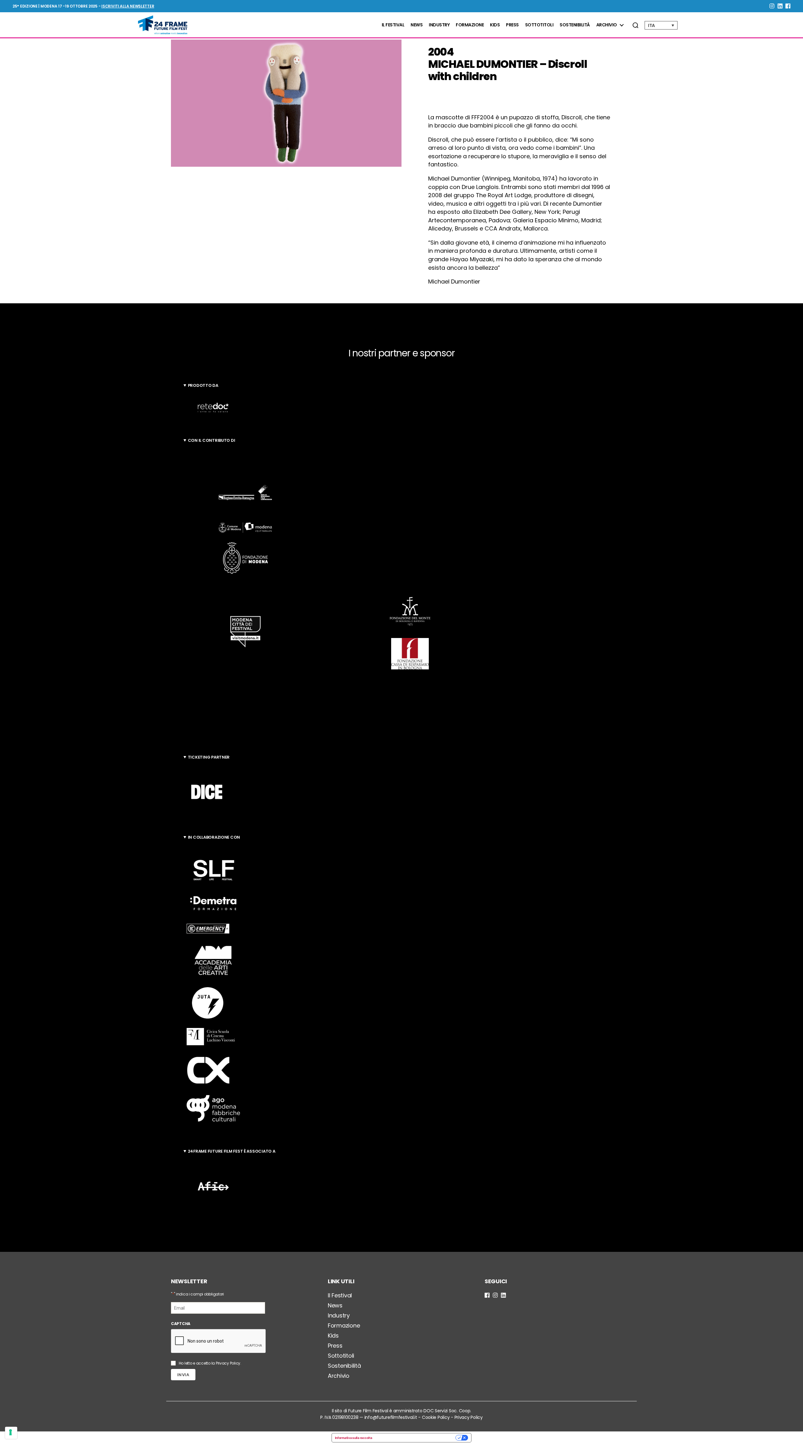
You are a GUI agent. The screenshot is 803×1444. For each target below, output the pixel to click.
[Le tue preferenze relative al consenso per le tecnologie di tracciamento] (11, 1433)
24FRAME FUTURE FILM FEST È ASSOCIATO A (231, 1151)
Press (512, 25)
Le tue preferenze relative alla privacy (416, 1438)
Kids (495, 25)
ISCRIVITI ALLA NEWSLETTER (127, 6)
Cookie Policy (436, 1417)
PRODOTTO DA (203, 385)
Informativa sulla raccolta (353, 1438)
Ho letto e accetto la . (210, 1363)
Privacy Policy (228, 1363)
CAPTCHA (180, 1323)
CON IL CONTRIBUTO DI (211, 440)
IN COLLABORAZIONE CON (214, 837)
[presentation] (218, 1341)
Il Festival (393, 25)
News (417, 25)
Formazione (470, 25)
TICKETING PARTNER (209, 757)
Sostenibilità (575, 25)
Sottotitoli (539, 25)
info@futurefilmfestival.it (390, 1417)
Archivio (606, 25)
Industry (439, 25)
